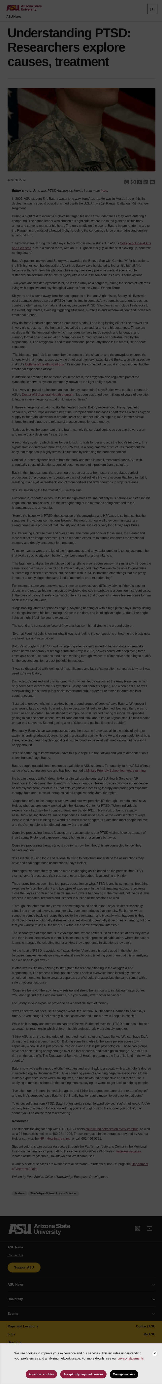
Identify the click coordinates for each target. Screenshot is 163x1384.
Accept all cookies (41, 1374)
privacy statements (130, 1358)
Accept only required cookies (83, 1374)
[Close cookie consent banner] (155, 1353)
